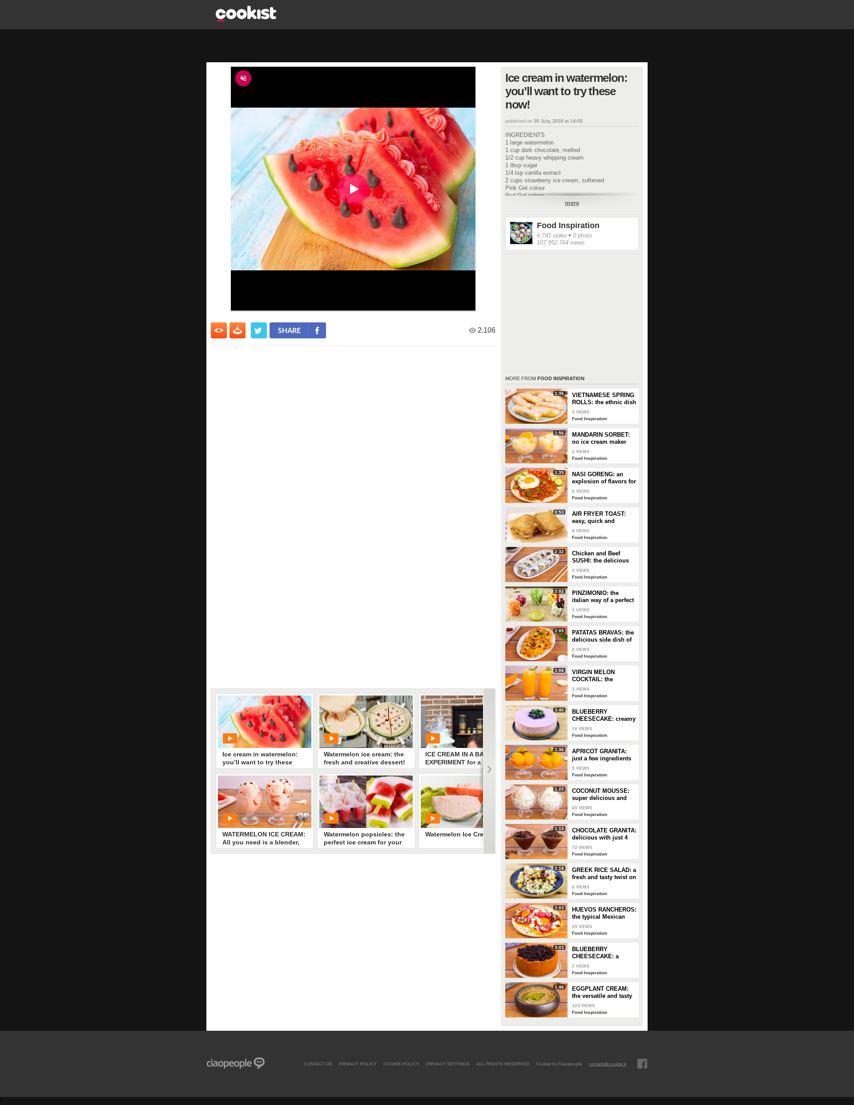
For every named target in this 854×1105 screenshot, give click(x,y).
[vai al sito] (246, 19)
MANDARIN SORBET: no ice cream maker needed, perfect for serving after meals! (601, 438)
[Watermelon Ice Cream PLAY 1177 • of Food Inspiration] (467, 802)
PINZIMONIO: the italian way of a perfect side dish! (603, 597)
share (289, 330)
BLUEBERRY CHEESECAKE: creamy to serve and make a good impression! (604, 715)
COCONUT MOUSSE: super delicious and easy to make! (600, 795)
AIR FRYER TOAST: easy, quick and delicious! (599, 517)
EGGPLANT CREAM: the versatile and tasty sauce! (602, 992)
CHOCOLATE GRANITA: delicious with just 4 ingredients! (604, 834)
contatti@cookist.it (607, 1063)
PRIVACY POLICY (358, 1063)
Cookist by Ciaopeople (559, 1063)
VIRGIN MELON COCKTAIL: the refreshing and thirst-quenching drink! (601, 676)
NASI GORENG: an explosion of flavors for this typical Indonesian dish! (604, 478)
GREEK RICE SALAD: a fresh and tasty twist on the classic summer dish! (604, 874)
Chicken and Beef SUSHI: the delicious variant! (600, 557)
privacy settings (448, 1063)
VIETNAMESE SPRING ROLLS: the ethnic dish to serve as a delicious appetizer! (604, 399)
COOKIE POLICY (401, 1063)
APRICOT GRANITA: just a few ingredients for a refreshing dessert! (601, 755)
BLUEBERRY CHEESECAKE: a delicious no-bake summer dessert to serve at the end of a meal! (600, 953)
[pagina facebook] (642, 1064)
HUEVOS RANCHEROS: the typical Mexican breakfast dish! (604, 913)
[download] (238, 330)
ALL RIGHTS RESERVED (502, 1063)
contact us (318, 1063)
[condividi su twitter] (259, 330)
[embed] (219, 330)
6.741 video (552, 235)
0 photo (582, 235)
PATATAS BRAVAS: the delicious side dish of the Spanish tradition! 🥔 (603, 636)
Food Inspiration (568, 225)
